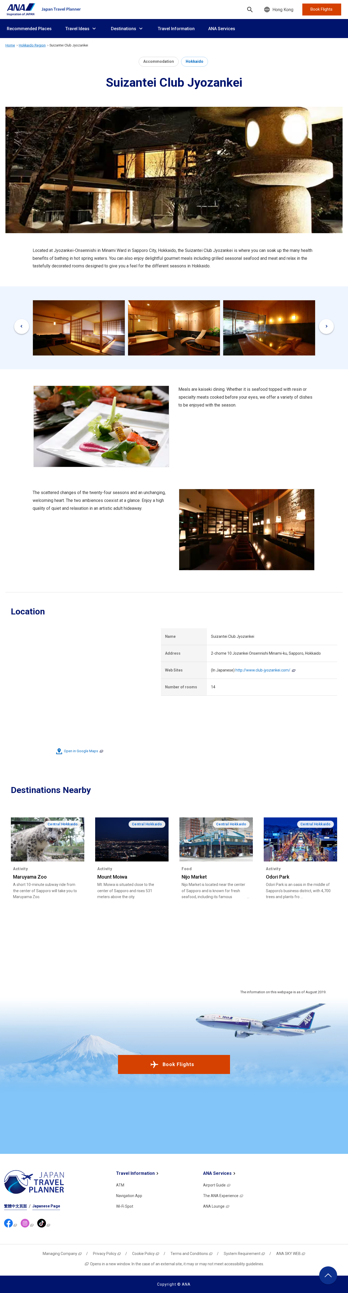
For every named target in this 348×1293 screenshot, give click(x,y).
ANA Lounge (214, 1206)
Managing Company (60, 1253)
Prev (21, 326)
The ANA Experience (220, 1196)
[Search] (250, 9)
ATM (120, 1185)
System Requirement (242, 1253)
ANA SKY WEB (288, 1253)
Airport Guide (214, 1185)
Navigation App (129, 1196)
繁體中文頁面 (15, 1206)
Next (326, 326)
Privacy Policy (104, 1253)
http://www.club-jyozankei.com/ (262, 670)
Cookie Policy (143, 1253)
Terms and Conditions (189, 1253)
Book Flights (178, 1064)
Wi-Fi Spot (124, 1206)
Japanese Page (46, 1206)
